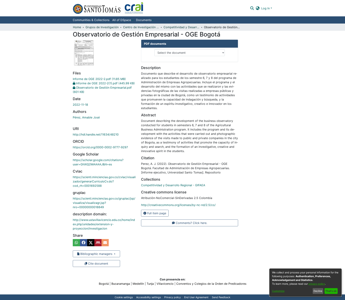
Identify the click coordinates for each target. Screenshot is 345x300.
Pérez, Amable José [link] (86, 117)
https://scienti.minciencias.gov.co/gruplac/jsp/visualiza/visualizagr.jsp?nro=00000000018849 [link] (104, 203)
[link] (99, 79)
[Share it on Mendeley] (98, 242)
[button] (108, 8)
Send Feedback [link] (221, 297)
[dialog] (305, 282)
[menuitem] (122, 20)
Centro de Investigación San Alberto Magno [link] (141, 27)
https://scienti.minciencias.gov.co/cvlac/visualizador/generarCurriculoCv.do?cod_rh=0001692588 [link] (104, 181)
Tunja (150, 283)
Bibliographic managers (96, 254)
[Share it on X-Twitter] (90, 242)
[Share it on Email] (105, 242)
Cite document (97, 263)
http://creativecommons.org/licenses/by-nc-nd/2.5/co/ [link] (178, 205)
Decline (318, 290)
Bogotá (104, 283)
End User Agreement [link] (196, 297)
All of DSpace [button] (121, 20)
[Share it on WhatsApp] (76, 242)
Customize (278, 290)
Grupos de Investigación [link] (102, 27)
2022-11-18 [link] (80, 104)
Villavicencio (165, 283)
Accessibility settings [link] (148, 297)
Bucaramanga (120, 283)
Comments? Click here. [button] (191, 223)
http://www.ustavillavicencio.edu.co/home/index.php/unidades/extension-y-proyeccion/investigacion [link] (104, 224)
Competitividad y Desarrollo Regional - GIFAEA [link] (181, 27)
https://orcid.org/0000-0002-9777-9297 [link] (100, 147)
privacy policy (317, 283)
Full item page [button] (156, 213)
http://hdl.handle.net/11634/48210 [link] (96, 134)
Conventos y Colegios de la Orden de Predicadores (211, 283)
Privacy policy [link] (172, 297)
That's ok (331, 290)
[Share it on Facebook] (83, 242)
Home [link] (77, 27)
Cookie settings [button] (124, 297)
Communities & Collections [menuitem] (91, 20)
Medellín (138, 283)
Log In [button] (266, 8)
